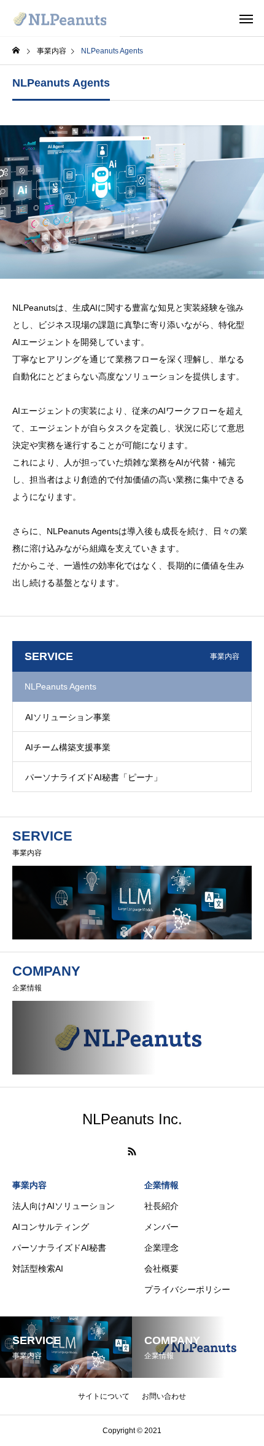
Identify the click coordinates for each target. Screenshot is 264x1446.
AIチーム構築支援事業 (68, 747)
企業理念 (161, 1248)
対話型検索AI (37, 1268)
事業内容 (29, 1185)
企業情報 (161, 1185)
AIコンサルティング (50, 1227)
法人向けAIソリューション (63, 1206)
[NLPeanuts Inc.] (60, 18)
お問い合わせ (164, 1396)
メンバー (161, 1227)
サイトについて (104, 1396)
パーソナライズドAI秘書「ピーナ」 (93, 777)
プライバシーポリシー (187, 1289)
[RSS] (132, 1151)
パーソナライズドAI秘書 (59, 1248)
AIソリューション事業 (68, 717)
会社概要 (161, 1268)
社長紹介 (161, 1206)
